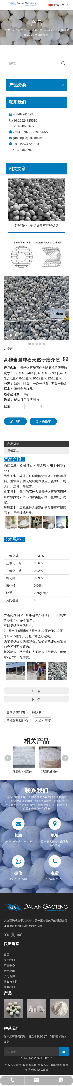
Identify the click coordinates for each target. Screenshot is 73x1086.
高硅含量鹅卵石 (17, 720)
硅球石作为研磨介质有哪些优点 (36, 225)
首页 (6, 954)
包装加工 (13, 450)
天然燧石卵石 (15, 712)
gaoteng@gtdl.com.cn (27, 137)
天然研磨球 (43, 720)
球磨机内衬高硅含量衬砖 (24, 771)
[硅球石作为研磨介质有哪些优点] (36, 199)
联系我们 (9, 987)
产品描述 (13, 444)
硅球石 (36, 712)
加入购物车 (43, 421)
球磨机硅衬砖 (49, 771)
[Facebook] (6, 935)
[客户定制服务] (36, 253)
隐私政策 (42, 1069)
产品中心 (9, 965)
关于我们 (9, 959)
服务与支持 (11, 981)
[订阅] (64, 1051)
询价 (18, 421)
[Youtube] (19, 935)
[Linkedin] (13, 935)
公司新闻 (9, 976)
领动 (34, 1069)
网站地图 (56, 1065)
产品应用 (9, 970)
